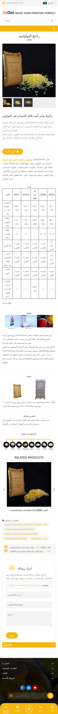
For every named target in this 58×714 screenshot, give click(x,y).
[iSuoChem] (29, 12)
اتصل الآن (10, 151)
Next (54, 488)
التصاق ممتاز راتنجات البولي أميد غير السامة (20, 533)
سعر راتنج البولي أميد (39, 538)
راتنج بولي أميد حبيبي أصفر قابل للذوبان (19, 529)
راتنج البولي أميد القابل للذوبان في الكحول (27, 551)
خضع (12, 635)
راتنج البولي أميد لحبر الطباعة (15, 538)
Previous (4, 488)
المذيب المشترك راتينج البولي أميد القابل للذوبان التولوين (25, 524)
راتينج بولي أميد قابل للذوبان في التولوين (24, 585)
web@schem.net (15, 2)
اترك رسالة (29, 709)
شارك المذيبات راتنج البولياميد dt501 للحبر (29, 509)
